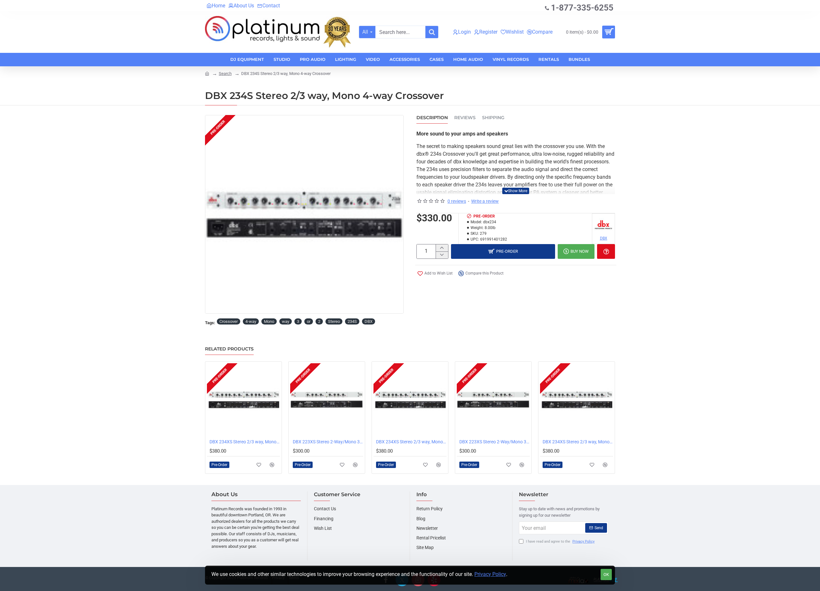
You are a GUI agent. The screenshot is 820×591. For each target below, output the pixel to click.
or (308, 321)
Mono (269, 321)
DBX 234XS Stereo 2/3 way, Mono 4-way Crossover (244, 441)
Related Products (229, 349)
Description (432, 117)
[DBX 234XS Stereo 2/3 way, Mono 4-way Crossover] (243, 399)
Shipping (493, 117)
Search (225, 73)
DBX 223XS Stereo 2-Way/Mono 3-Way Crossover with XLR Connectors (328, 441)
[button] (515, 191)
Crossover (228, 321)
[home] (207, 73)
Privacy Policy (490, 574)
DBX (369, 321)
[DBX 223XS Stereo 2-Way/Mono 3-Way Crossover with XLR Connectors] (326, 399)
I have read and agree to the (559, 541)
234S (352, 321)
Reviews (465, 117)
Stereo (334, 321)
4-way (250, 321)
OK (606, 574)
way (285, 321)
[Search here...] (431, 32)
